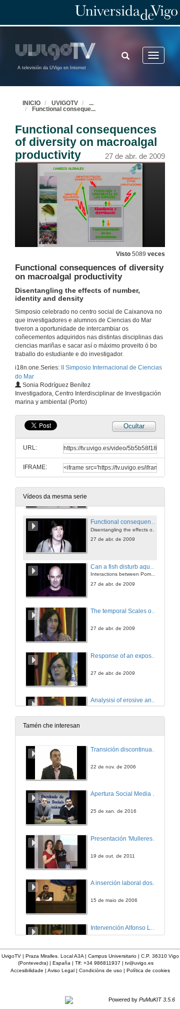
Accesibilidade (27, 970)
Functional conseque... (64, 109)
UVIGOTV (65, 103)
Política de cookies (148, 970)
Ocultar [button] (134, 426)
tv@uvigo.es (139, 963)
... (91, 103)
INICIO (31, 103)
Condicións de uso (100, 970)
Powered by (141, 1000)
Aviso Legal (61, 970)
